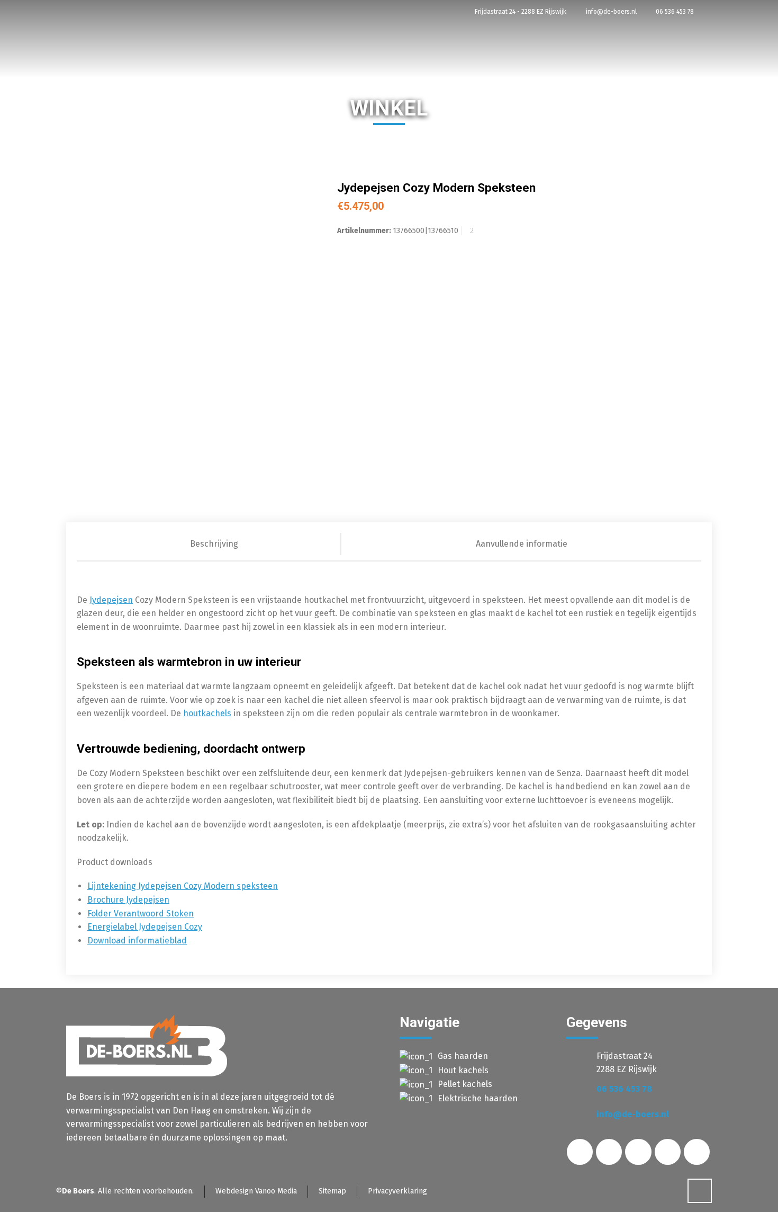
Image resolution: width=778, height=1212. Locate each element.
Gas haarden (463, 1056)
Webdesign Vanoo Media (256, 1191)
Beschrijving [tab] (214, 544)
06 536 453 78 (674, 11)
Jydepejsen (111, 600)
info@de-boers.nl (610, 11)
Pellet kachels (465, 1084)
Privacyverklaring (397, 1191)
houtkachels (207, 713)
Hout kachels (463, 1070)
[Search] (745, 160)
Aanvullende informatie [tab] (521, 544)
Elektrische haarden (478, 1098)
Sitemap (332, 1191)
